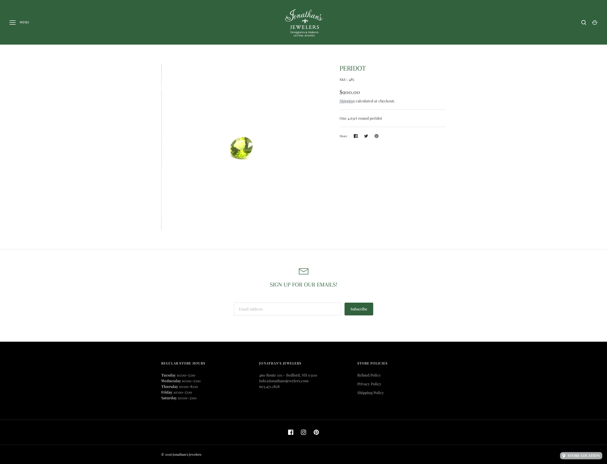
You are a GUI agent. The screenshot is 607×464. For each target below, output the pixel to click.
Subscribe (358, 308)
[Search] (584, 22)
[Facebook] (290, 432)
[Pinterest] (316, 432)
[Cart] (594, 22)
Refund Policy (369, 375)
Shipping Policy (370, 392)
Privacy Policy (369, 383)
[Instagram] (303, 432)
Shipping (347, 100)
